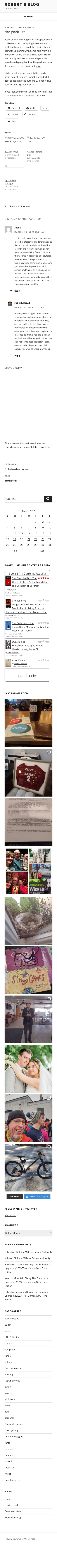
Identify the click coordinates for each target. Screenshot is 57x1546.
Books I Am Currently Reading (27, 573)
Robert (31, 28)
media (8, 1387)
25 (7, 545)
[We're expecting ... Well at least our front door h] (28, 921)
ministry (9, 1393)
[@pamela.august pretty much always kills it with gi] (28, 773)
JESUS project (12, 1380)
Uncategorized (12, 1480)
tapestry (9, 1467)
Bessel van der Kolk (14, 634)
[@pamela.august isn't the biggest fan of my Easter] (28, 1019)
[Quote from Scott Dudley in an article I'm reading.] (28, 822)
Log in (8, 1499)
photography (11, 1430)
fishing (8, 1362)
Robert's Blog (22, 4)
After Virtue (18, 660)
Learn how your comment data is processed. (28, 447)
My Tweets (10, 1215)
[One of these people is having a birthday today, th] (28, 1069)
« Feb (14, 550)
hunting (9, 1374)
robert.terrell (22, 303)
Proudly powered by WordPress (20, 1538)
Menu (30, 16)
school (8, 1461)
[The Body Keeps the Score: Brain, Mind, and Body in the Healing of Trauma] (8, 629)
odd (7, 1411)
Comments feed (13, 1511)
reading (9, 1449)
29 (35, 545)
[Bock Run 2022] (28, 1118)
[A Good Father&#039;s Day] (37, 141)
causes (8, 1331)
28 (28, 545)
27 (21, 545)
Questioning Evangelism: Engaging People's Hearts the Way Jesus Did (28, 646)
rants (7, 1442)
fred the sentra (13, 1368)
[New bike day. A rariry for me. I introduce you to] (28, 1167)
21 (29, 539)
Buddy (8, 1324)
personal (24, 206)
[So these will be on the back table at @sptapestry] (28, 970)
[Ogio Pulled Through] (14, 170)
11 (8, 533)
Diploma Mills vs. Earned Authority (34, 1252)
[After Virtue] (8, 666)
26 (14, 545)
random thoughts (14, 1436)
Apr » (43, 550)
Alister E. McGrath (13, 615)
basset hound (12, 1318)
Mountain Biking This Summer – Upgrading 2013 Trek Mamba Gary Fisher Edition (27, 1268)
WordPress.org (13, 1517)
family (13, 206)
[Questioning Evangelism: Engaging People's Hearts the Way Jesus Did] (8, 648)
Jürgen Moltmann (13, 593)
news (7, 1405)
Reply (17, 291)
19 (14, 539)
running (9, 1455)
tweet (8, 1473)
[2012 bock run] (14, 141)
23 (42, 539)
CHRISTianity (12, 1337)
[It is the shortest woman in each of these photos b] (28, 871)
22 (35, 539)
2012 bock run (12, 151)
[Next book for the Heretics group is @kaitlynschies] (28, 723)
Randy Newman (13, 652)
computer (10, 1349)
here (38, 66)
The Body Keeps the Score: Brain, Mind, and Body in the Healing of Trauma (30, 627)
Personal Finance (14, 1424)
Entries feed (11, 1505)
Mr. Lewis (10, 1399)
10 (49, 527)
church (8, 1343)
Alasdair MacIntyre (20, 664)
